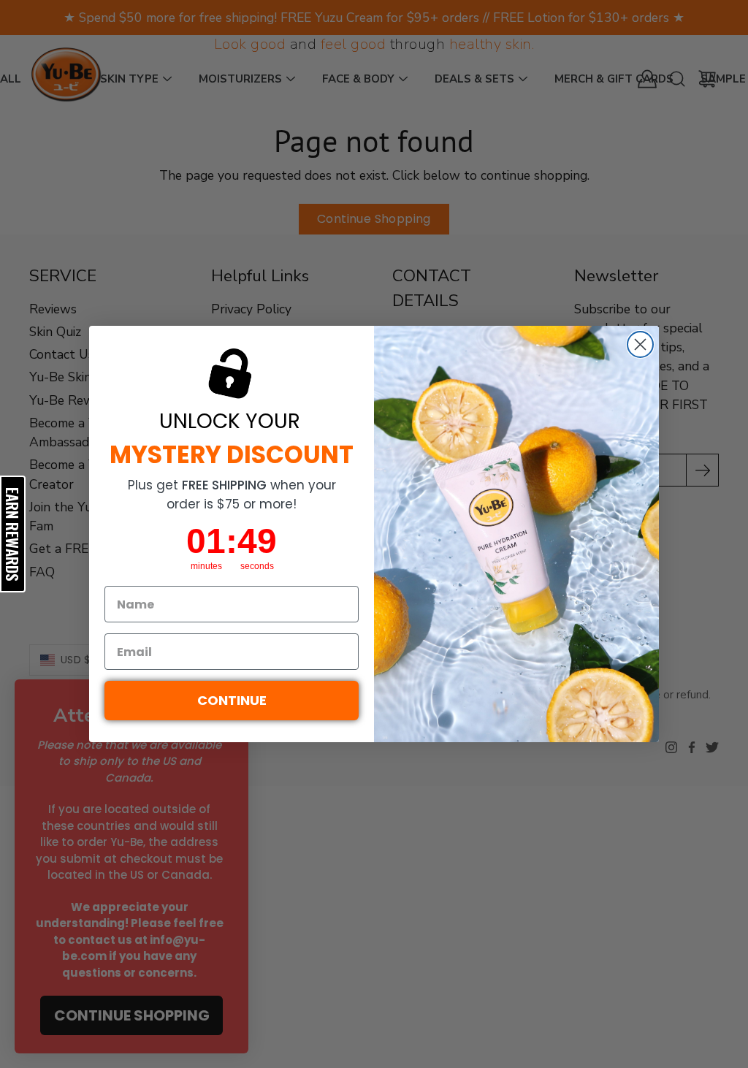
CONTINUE (232, 700)
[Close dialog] (640, 344)
